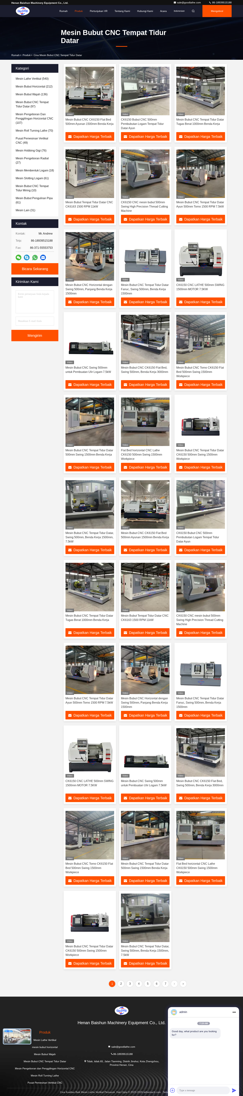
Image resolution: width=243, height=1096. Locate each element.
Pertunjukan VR (98, 11)
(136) (31, 94)
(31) (25, 210)
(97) (32, 104)
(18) (35, 170)
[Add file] (172, 1090)
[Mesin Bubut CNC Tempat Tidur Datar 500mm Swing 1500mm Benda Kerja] (89, 422)
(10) (32, 188)
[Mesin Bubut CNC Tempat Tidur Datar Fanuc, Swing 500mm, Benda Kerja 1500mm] (145, 256)
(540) (32, 78)
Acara (163, 11)
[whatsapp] (35, 257)
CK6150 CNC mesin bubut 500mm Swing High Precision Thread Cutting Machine (144, 206)
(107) (34, 118)
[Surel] (43, 257)
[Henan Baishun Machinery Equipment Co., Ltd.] (22, 11)
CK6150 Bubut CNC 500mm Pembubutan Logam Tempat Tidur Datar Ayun (142, 124)
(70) (34, 130)
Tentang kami (122, 11)
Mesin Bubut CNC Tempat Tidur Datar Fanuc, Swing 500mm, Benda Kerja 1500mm (145, 289)
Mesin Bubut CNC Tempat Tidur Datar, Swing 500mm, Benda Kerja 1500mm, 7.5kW (89, 537)
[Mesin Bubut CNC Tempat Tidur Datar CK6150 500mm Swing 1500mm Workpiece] (200, 422)
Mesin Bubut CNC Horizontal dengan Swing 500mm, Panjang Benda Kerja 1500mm (88, 289)
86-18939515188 (222, 2)
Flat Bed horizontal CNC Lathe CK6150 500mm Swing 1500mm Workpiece (141, 454)
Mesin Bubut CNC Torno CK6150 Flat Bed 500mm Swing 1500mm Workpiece (200, 372)
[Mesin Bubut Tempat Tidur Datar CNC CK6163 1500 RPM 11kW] (89, 173)
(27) (32, 160)
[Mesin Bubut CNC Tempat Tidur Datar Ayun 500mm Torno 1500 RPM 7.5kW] (200, 173)
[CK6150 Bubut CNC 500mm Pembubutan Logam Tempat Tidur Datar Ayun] (145, 91)
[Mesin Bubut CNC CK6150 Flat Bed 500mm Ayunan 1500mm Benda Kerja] (89, 91)
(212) (34, 86)
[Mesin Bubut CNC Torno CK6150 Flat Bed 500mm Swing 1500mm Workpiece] (200, 339)
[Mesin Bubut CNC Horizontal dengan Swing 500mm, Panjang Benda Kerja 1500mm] (89, 256)
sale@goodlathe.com (189, 2)
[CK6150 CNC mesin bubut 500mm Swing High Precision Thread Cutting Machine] (145, 173)
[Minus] (234, 1012)
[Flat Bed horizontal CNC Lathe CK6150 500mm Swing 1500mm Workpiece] (145, 422)
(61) (32, 178)
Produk (79, 11)
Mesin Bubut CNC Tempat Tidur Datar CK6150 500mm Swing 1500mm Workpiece (200, 454)
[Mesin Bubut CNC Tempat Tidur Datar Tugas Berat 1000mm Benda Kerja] (200, 91)
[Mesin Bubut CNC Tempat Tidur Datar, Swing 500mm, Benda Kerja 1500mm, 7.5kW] (89, 504)
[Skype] (26, 257)
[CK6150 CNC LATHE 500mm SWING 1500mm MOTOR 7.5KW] (200, 256)
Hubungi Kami (145, 11)
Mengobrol (217, 11)
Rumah (63, 11)
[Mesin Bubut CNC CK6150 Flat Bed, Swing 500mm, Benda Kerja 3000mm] (145, 339)
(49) (32, 140)
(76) (31, 150)
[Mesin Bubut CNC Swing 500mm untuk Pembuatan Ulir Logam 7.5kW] (89, 339)
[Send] (234, 1090)
